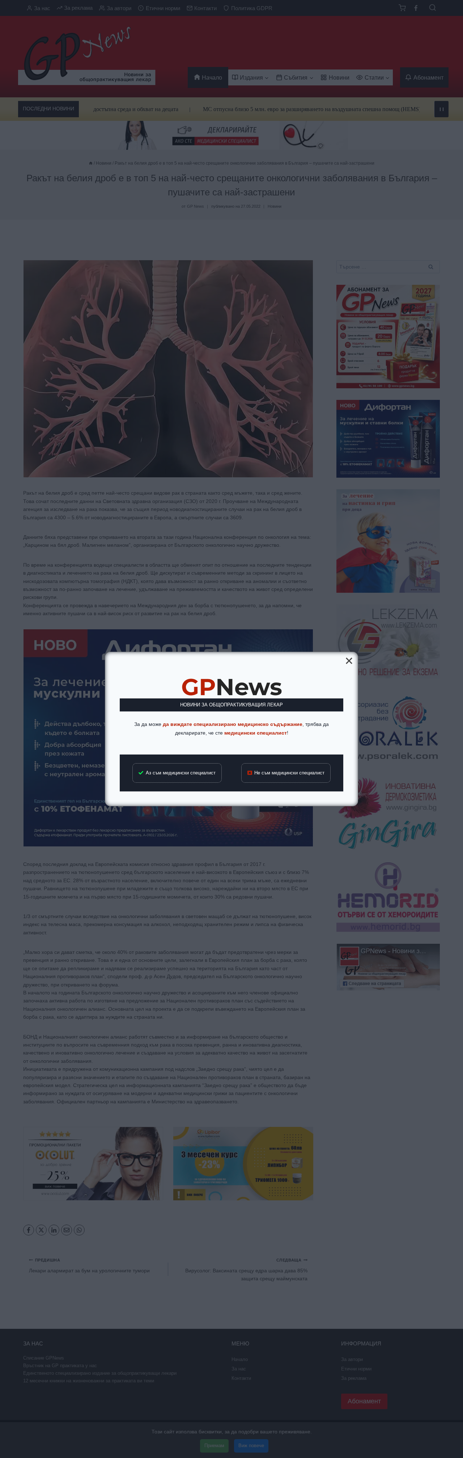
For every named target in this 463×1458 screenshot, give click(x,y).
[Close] (349, 661)
